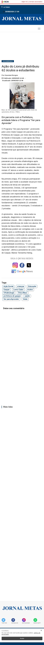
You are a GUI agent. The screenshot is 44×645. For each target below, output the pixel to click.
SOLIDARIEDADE (8, 61)
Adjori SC (25, 2)
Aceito (22, 638)
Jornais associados (35, 2)
